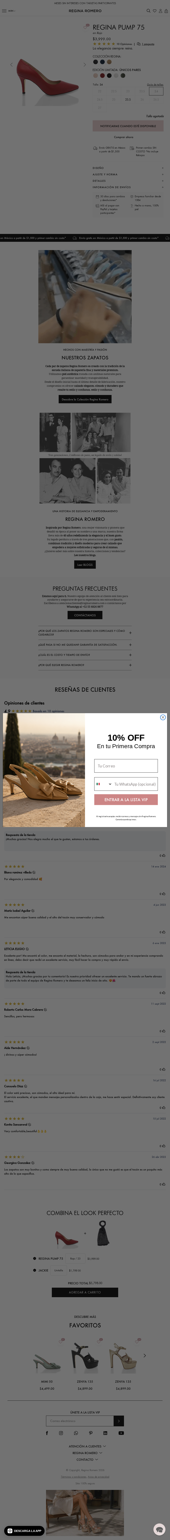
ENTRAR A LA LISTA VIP (126, 799)
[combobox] (103, 783)
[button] (24, 1531)
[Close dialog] (162, 717)
